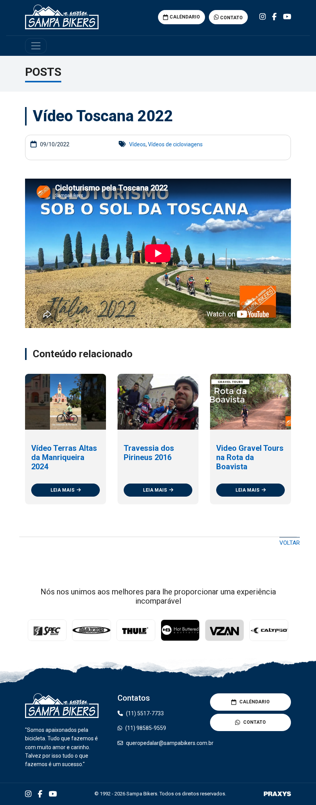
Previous (36, 630)
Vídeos (137, 144)
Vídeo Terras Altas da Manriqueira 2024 (64, 457)
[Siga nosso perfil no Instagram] (262, 16)
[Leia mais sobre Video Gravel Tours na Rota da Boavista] (250, 401)
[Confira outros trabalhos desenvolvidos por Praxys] (277, 794)
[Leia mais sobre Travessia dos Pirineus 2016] (158, 401)
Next (279, 630)
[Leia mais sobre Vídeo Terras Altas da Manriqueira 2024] (65, 401)
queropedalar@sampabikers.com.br (169, 743)
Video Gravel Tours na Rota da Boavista (250, 457)
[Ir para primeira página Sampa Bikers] (62, 17)
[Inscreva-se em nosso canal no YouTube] (287, 16)
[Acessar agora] (47, 630)
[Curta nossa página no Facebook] (274, 16)
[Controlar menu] (36, 46)
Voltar (289, 542)
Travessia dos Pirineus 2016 (149, 453)
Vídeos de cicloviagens (175, 144)
